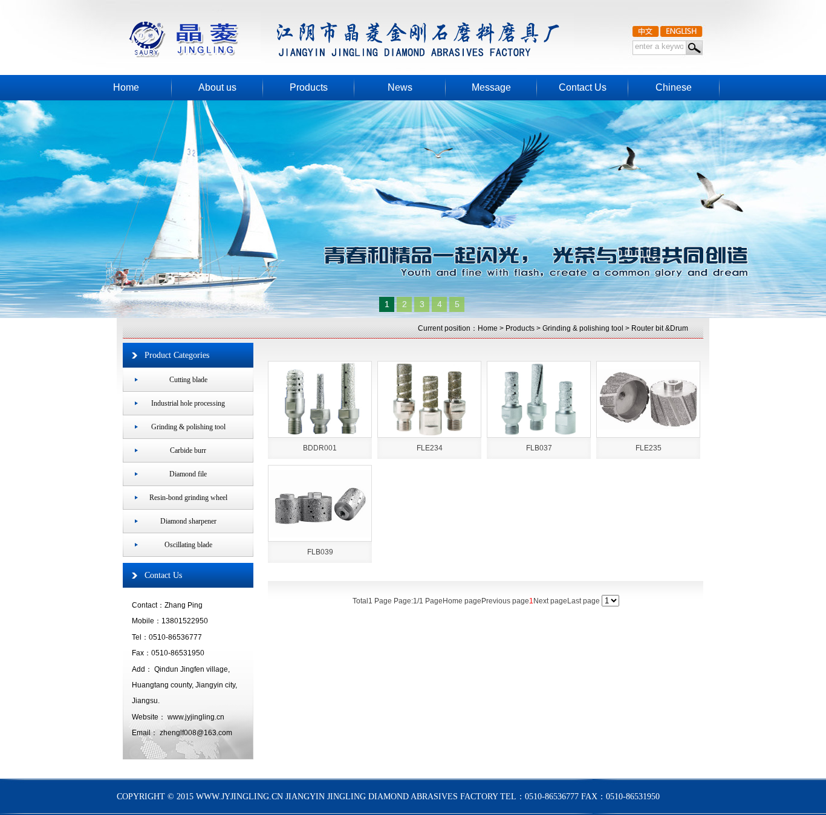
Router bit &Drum (659, 328)
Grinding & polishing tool (582, 328)
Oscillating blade (188, 545)
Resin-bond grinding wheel (188, 497)
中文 (646, 29)
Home (488, 328)
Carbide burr (188, 450)
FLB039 (320, 552)
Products (520, 328)
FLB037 (539, 448)
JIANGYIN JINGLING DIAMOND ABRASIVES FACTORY (330, 30)
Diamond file (188, 474)
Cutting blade (188, 379)
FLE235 (649, 448)
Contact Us (163, 575)
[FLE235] (648, 399)
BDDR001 (320, 448)
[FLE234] (429, 399)
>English (681, 29)
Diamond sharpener (188, 521)
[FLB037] (539, 399)
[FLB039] (320, 503)
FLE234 (430, 448)
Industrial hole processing (188, 403)
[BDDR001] (320, 399)
